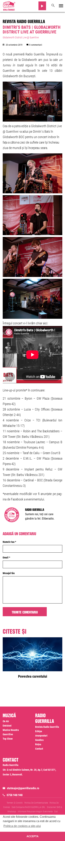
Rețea (38, 744)
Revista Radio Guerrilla (24, 20)
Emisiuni (7, 725)
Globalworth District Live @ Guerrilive (21, 37)
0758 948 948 (15, 795)
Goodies (39, 740)
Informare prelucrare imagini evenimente (35, 811)
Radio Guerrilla (34, 509)
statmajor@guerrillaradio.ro (23, 788)
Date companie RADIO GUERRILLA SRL (28, 807)
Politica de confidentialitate (36, 803)
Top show (8, 738)
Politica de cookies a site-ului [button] (22, 826)
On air (6, 721)
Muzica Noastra (11, 730)
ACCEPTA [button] (32, 836)
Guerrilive (8, 734)
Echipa (38, 731)
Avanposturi (41, 735)
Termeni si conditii (15, 803)
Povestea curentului (32, 676)
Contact (39, 748)
